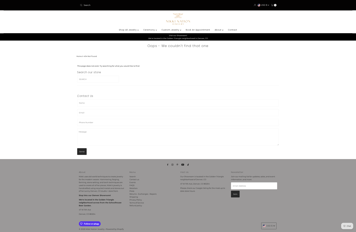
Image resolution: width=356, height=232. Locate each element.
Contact (232, 29)
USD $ (264, 5)
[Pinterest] (177, 164)
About (218, 29)
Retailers (133, 188)
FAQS (131, 185)
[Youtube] (182, 164)
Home (79, 56)
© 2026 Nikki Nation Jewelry (91, 229)
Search (132, 176)
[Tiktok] (188, 164)
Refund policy (135, 205)
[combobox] (111, 5)
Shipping (133, 197)
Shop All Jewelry (128, 29)
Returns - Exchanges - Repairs (142, 194)
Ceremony (149, 29)
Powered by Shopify (115, 229)
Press (131, 191)
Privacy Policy (135, 200)
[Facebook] (167, 164)
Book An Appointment (198, 29)
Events (132, 182)
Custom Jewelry (170, 29)
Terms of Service (136, 203)
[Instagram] (172, 164)
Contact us (134, 179)
